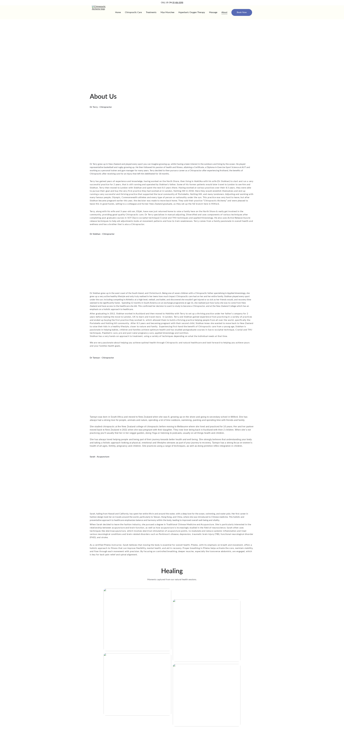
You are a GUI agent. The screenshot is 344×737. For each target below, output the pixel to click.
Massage (213, 12)
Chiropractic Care (133, 12)
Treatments (151, 12)
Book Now (242, 12)
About (224, 12)
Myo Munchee (167, 12)
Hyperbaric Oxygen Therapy (191, 12)
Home (118, 12)
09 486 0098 (177, 3)
